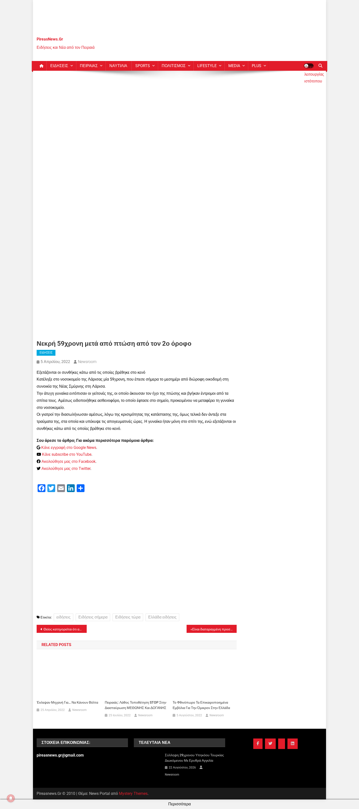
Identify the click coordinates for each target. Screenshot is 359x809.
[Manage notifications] (11, 798)
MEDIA (234, 65)
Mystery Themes (133, 793)
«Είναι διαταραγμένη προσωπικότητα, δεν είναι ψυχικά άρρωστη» (213, 629)
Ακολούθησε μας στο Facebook (68, 461)
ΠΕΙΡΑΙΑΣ (89, 65)
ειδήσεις (63, 617)
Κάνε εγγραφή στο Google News (68, 447)
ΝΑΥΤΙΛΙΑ (118, 65)
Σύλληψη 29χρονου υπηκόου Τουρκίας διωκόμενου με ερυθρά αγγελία (194, 757)
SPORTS (142, 65)
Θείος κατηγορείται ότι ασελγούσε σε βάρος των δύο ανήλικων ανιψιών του (65, 629)
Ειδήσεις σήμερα (92, 617)
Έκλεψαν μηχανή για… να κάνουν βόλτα (67, 702)
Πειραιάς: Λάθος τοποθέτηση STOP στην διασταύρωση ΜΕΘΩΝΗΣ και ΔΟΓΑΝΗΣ (135, 705)
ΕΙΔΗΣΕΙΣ (59, 65)
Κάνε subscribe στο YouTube (66, 454)
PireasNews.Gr (50, 39)
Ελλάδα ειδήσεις (162, 617)
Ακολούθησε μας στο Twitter (66, 468)
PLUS (256, 65)
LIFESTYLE (207, 65)
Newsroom (87, 361)
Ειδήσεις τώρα (127, 617)
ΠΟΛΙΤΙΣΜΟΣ (174, 65)
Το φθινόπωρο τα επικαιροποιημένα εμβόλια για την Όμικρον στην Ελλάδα (201, 705)
